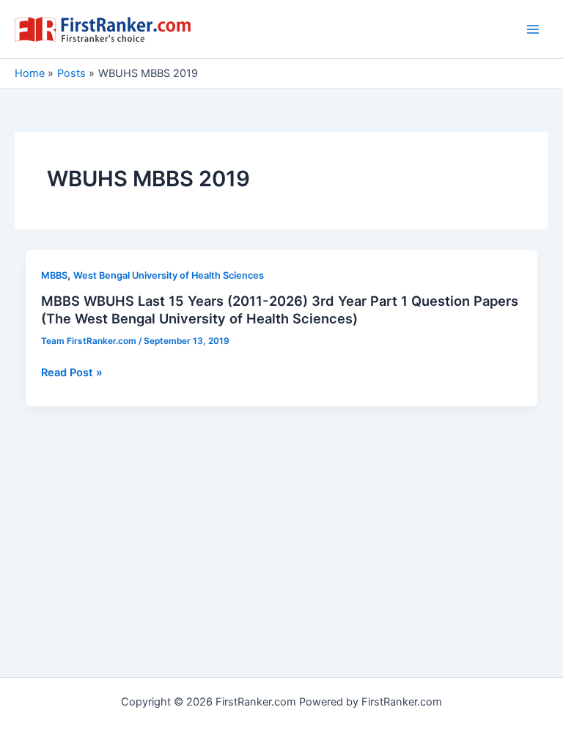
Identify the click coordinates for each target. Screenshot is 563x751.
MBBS (54, 275)
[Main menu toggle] (533, 29)
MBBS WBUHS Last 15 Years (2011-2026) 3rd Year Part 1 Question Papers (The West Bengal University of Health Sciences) (279, 309)
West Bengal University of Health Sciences (168, 275)
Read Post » (72, 373)
